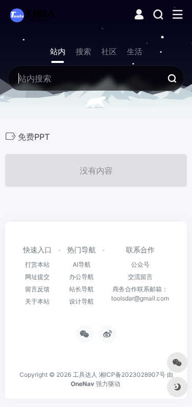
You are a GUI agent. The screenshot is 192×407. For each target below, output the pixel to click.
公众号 (140, 264)
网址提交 (37, 277)
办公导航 (81, 277)
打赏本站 (37, 264)
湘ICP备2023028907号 (132, 374)
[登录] (139, 15)
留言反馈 (37, 289)
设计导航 (81, 301)
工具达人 (85, 374)
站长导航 (81, 289)
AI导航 (82, 264)
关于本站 (37, 301)
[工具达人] (32, 15)
